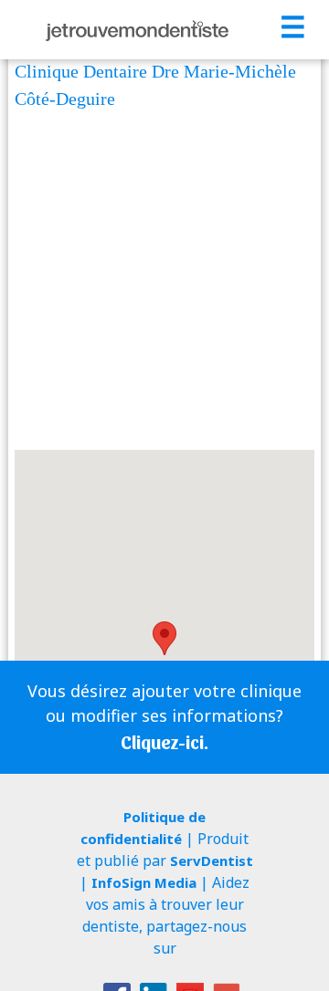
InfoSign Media (143, 882)
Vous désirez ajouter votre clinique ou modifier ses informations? (164, 716)
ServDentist (211, 860)
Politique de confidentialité (143, 828)
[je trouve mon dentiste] (137, 29)
